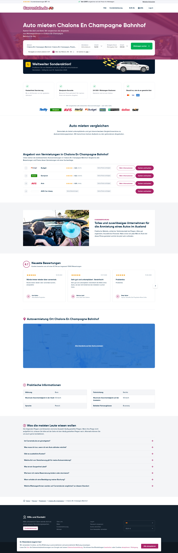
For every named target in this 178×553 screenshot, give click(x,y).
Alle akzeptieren (150, 546)
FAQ (104, 8)
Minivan (59, 529)
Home (28, 501)
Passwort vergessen (96, 524)
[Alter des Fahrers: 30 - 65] (53, 52)
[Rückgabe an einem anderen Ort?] (27, 52)
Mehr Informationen (126, 168)
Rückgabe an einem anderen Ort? (39, 52)
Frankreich (42, 501)
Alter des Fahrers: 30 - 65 (63, 52)
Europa (34, 501)
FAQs (58, 524)
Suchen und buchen (144, 168)
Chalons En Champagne (56, 501)
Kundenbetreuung (116, 8)
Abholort (29, 45)
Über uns (60, 521)
